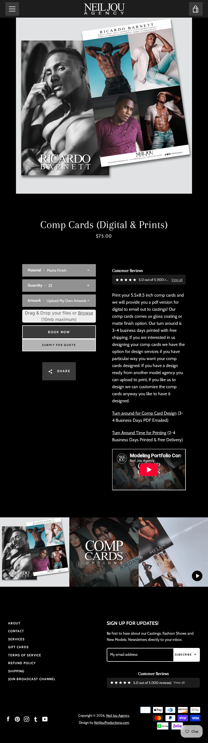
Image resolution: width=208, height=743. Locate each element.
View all (177, 280)
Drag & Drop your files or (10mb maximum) (59, 316)
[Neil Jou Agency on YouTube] (45, 718)
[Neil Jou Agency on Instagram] (26, 718)
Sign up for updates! (133, 623)
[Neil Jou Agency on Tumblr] (35, 718)
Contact (16, 631)
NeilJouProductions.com (111, 723)
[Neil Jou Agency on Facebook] (8, 718)
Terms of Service (24, 655)
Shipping (16, 671)
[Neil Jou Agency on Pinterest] (17, 718)
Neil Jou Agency (117, 715)
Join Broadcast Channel (32, 679)
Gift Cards (18, 647)
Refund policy (22, 663)
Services (16, 639)
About (14, 623)
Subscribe (184, 654)
